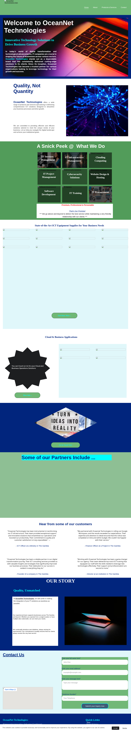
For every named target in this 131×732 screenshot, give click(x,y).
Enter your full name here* (71, 658)
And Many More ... (64, 315)
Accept (115, 728)
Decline (125, 728)
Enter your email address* (71, 668)
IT (93, 192)
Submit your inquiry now (94, 706)
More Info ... (27, 395)
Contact (123, 7)
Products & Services (109, 7)
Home (86, 7)
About (95, 7)
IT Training (75, 193)
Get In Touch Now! (65, 445)
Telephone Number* (69, 694)
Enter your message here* (71, 679)
